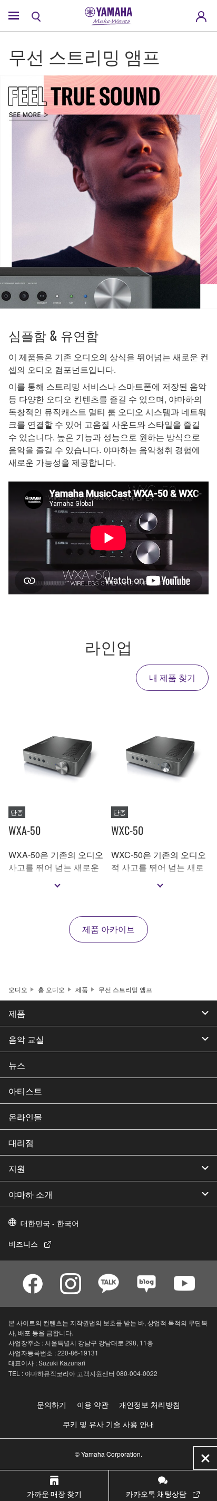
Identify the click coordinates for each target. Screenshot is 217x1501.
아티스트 (25, 1090)
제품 (81, 989)
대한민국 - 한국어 (50, 1223)
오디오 (17, 989)
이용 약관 (92, 1404)
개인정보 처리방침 (149, 1404)
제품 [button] (16, 1013)
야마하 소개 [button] (30, 1194)
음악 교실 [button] (26, 1039)
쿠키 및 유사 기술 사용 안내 (108, 1424)
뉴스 (16, 1065)
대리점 (21, 1142)
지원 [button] (16, 1168)
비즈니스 (23, 1243)
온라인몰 (25, 1116)
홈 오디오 (51, 989)
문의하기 (51, 1404)
